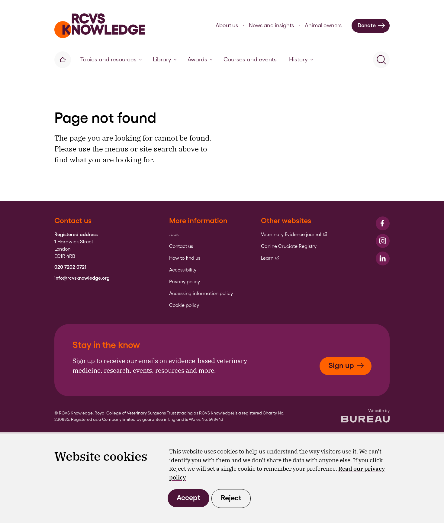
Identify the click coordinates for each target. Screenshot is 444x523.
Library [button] (162, 59)
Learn (270, 258)
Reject (231, 497)
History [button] (298, 59)
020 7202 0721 (70, 267)
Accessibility (182, 270)
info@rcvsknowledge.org (82, 278)
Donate (367, 25)
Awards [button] (197, 59)
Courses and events (250, 59)
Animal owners (323, 25)
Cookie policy (184, 305)
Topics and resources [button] (108, 59)
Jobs (174, 234)
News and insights (271, 25)
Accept (188, 497)
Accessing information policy (201, 293)
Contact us (181, 246)
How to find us (184, 258)
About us (227, 25)
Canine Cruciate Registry (289, 246)
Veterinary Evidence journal (294, 234)
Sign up (341, 365)
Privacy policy (184, 281)
